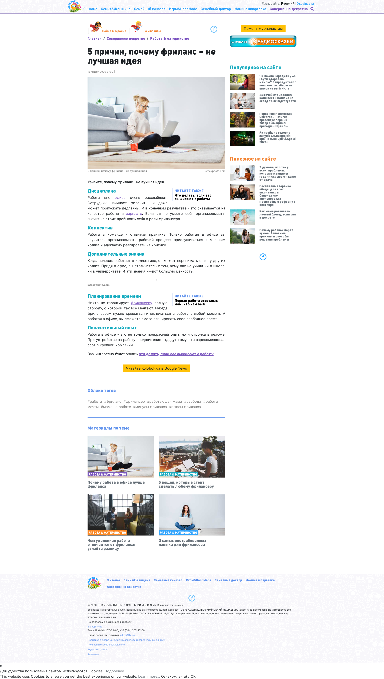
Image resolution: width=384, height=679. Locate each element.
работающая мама (165, 401)
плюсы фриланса (186, 406)
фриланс (113, 401)
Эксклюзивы (151, 31)
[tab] (263, 256)
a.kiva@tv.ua (95, 626)
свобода (193, 401)
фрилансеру (141, 303)
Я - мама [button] (90, 8)
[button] (313, 8)
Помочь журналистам (263, 28)
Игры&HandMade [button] (183, 8)
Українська (305, 3)
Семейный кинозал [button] (150, 8)
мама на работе (117, 406)
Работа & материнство (169, 38)
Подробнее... (115, 671)
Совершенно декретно (126, 38)
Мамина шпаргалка (260, 580)
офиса (120, 197)
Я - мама (113, 580)
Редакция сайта (97, 649)
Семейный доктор (228, 580)
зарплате (134, 213)
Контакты (93, 654)
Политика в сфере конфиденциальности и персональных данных (126, 639)
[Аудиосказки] (263, 41)
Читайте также (193, 194)
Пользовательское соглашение (106, 644)
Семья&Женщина (137, 580)
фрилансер (135, 401)
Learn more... (149, 676)
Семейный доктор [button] (216, 8)
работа (96, 401)
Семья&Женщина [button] (115, 8)
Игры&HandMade (198, 580)
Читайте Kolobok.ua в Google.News (156, 368)
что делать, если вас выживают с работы (176, 354)
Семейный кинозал (168, 580)
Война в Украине (114, 31)
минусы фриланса (151, 406)
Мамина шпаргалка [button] (250, 8)
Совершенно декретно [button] (289, 8)
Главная (95, 38)
